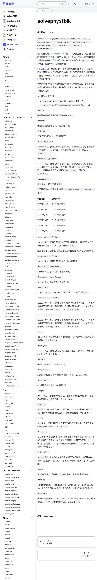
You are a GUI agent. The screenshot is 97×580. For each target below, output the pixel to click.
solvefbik (55, 54)
